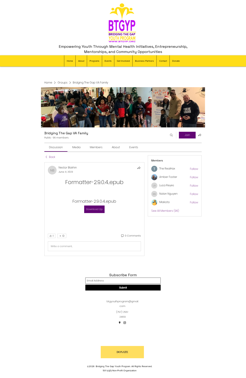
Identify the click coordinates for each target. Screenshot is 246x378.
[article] (94, 209)
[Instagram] (124, 322)
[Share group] (200, 135)
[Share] (139, 168)
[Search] (171, 135)
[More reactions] (61, 236)
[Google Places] (119, 322)
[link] (56, 147)
